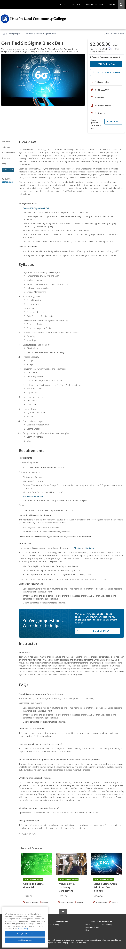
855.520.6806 (7, 182)
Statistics (90, 548)
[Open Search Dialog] (121, 4)
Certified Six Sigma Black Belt (36, 208)
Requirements (8, 152)
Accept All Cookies (25, 934)
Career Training (53, 924)
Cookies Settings (25, 940)
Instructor (6, 158)
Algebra (77, 548)
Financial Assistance (93, 927)
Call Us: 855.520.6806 (113, 33)
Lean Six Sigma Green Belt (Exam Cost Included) (105, 887)
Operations (29, 34)
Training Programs (14, 34)
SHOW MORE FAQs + (28, 834)
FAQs (4, 163)
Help (87, 930)
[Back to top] (63, 921)
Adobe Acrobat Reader (33, 496)
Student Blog (106, 924)
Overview (6, 142)
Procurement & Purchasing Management (66, 887)
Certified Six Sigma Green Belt (33, 885)
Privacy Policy (81, 943)
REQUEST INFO (113, 121)
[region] (25, 927)
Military (88, 924)
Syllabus (6, 147)
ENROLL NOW (106, 64)
